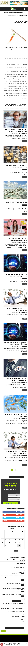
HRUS (7, 643)
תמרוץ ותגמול (24, 133)
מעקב (5, 514)
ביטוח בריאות (21, 12)
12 (12, 539)
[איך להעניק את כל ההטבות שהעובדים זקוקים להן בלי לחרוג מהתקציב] (15, 263)
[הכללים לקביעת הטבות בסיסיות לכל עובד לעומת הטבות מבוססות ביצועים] (15, 332)
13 (9, 539)
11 (15, 539)
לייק (4, 511)
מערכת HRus (19, 133)
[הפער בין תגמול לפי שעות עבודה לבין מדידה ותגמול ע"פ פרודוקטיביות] (15, 154)
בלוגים (23, 567)
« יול (16, 550)
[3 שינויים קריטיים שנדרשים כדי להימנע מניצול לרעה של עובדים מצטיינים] (15, 228)
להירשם (5, 520)
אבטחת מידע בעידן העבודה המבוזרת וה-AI (15, 583)
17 (19, 542)
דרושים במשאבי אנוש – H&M (12, 611)
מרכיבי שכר (6, 12)
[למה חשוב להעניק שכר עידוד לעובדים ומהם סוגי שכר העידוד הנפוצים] (15, 441)
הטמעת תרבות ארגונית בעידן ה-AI (17, 566)
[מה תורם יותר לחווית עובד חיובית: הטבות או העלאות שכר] (15, 404)
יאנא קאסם (22, 611)
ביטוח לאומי (16, 12)
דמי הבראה (11, 12)
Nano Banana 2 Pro (20, 603)
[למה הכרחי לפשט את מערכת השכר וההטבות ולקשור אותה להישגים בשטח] (15, 190)
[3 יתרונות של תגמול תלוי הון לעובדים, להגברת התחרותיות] (15, 298)
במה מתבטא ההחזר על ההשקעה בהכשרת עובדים (11, 608)
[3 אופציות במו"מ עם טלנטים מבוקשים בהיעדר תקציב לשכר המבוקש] (15, 368)
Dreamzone (19, 643)
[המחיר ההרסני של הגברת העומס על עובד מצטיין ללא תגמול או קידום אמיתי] (15, 119)
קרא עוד (24, 176)
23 (22, 545)
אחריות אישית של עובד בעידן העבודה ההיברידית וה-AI (13, 594)
